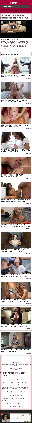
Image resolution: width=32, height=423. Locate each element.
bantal (9, 392)
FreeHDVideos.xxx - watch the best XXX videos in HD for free (16, 365)
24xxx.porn (16, 363)
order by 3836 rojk (16, 395)
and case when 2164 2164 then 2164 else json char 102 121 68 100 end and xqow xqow (16, 388)
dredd (23, 392)
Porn (16, 2)
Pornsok (16, 369)
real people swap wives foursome (16, 403)
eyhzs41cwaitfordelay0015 (16, 406)
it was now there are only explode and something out (14, 399)
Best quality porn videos (27, 6)
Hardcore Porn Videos (16, 368)
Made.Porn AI (16, 367)
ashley (16, 392)
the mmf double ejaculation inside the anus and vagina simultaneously (15, 383)
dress (16, 379)
